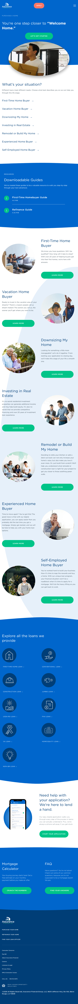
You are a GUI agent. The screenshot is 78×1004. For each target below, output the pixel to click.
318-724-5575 (13, 979)
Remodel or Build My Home (18, 133)
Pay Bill (4, 954)
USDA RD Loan (10, 716)
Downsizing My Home (15, 117)
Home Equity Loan (51, 741)
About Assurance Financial (10, 958)
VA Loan (7, 741)
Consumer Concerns (8, 950)
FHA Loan (47, 716)
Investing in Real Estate (16, 125)
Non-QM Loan (10, 766)
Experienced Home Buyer (17, 141)
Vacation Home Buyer (15, 108)
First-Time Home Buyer (16, 100)
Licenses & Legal (7, 965)
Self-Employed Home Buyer (18, 149)
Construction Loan (13, 691)
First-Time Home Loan (13, 667)
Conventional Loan (52, 667)
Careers (4, 961)
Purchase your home (10, 929)
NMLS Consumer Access (9, 972)
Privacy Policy (6, 969)
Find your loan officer (11, 939)
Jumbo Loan (48, 691)
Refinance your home (10, 934)
